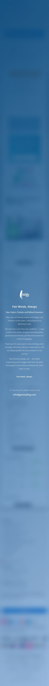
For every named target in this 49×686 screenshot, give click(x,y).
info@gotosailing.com (24, 394)
